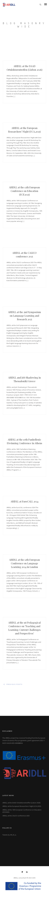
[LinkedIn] (27, 872)
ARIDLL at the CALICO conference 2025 (16, 816)
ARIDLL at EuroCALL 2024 (24, 501)
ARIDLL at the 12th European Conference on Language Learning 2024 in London (24, 563)
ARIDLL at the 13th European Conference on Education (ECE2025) (24, 191)
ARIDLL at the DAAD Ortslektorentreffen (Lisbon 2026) (21, 803)
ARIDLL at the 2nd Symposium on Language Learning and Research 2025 (24, 315)
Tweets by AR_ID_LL (9, 835)
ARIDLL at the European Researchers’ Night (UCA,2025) (21, 806)
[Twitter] (22, 872)
